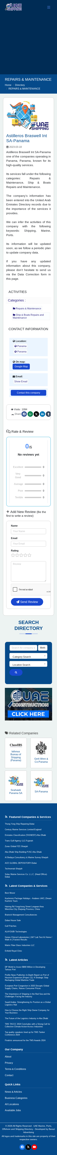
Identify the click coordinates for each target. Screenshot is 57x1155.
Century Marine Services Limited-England (23, 829)
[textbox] (28, 657)
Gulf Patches (10, 926)
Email (14, 538)
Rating (15, 550)
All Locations (12, 1104)
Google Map (21, 366)
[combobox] (28, 656)
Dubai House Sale (13, 920)
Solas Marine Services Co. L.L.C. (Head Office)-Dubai (26, 875)
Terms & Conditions (15, 1069)
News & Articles (13, 1092)
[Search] (15, 672)
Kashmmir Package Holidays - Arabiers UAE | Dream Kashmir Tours (28, 899)
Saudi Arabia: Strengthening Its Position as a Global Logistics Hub (28, 1003)
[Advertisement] (28, 44)
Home (8, 85)
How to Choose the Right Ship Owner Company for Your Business (27, 1011)
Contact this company (28, 392)
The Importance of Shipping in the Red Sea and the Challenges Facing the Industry (27, 995)
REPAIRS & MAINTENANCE (24, 88)
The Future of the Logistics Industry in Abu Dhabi (26, 1018)
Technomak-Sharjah (13, 869)
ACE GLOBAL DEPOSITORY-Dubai (21, 863)
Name (14, 525)
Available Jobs (13, 1110)
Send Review (28, 602)
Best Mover (10, 893)
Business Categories (16, 1098)
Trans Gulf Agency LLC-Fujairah (19, 841)
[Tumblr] (48, 414)
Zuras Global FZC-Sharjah (16, 846)
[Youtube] (34, 1147)
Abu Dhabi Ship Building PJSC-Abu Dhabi (23, 852)
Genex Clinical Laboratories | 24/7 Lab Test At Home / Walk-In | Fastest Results (28, 938)
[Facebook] (24, 414)
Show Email (20, 381)
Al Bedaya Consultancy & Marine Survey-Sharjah (26, 857)
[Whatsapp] (30, 414)
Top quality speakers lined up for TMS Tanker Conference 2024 (25, 1033)
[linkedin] (42, 414)
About (8, 1056)
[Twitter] (36, 414)
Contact (9, 1075)
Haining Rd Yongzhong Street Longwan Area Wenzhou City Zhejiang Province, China (24, 907)
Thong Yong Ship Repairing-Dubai (19, 824)
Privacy (9, 1063)
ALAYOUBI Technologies (16, 931)
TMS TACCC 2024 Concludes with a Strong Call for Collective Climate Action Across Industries (27, 1025)
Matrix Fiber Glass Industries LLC (20, 945)
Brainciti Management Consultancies (21, 915)
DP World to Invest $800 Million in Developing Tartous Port (25, 968)
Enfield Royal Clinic (13, 951)
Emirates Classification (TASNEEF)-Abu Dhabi (25, 835)
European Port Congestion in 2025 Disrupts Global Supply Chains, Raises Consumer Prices (27, 987)
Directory (20, 85)
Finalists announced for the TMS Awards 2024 (25, 1040)
